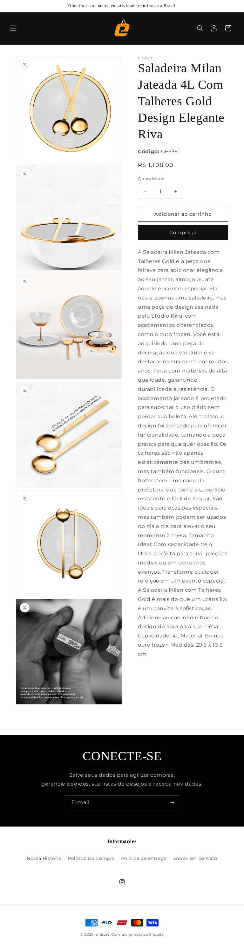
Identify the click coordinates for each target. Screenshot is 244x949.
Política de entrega (144, 858)
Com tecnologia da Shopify (137, 934)
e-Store (103, 934)
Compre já (183, 232)
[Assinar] (172, 802)
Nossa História (44, 858)
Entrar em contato (195, 858)
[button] (13, 28)
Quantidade (151, 178)
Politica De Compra (91, 858)
